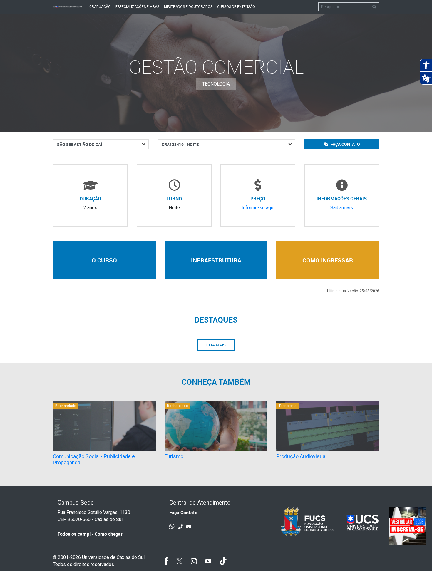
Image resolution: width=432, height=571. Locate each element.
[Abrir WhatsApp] (417, 556)
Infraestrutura (216, 260)
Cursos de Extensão (236, 7)
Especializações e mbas (137, 7)
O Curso (104, 260)
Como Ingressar (327, 260)
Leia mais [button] (216, 345)
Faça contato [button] (345, 144)
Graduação (100, 7)
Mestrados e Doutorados (188, 7)
